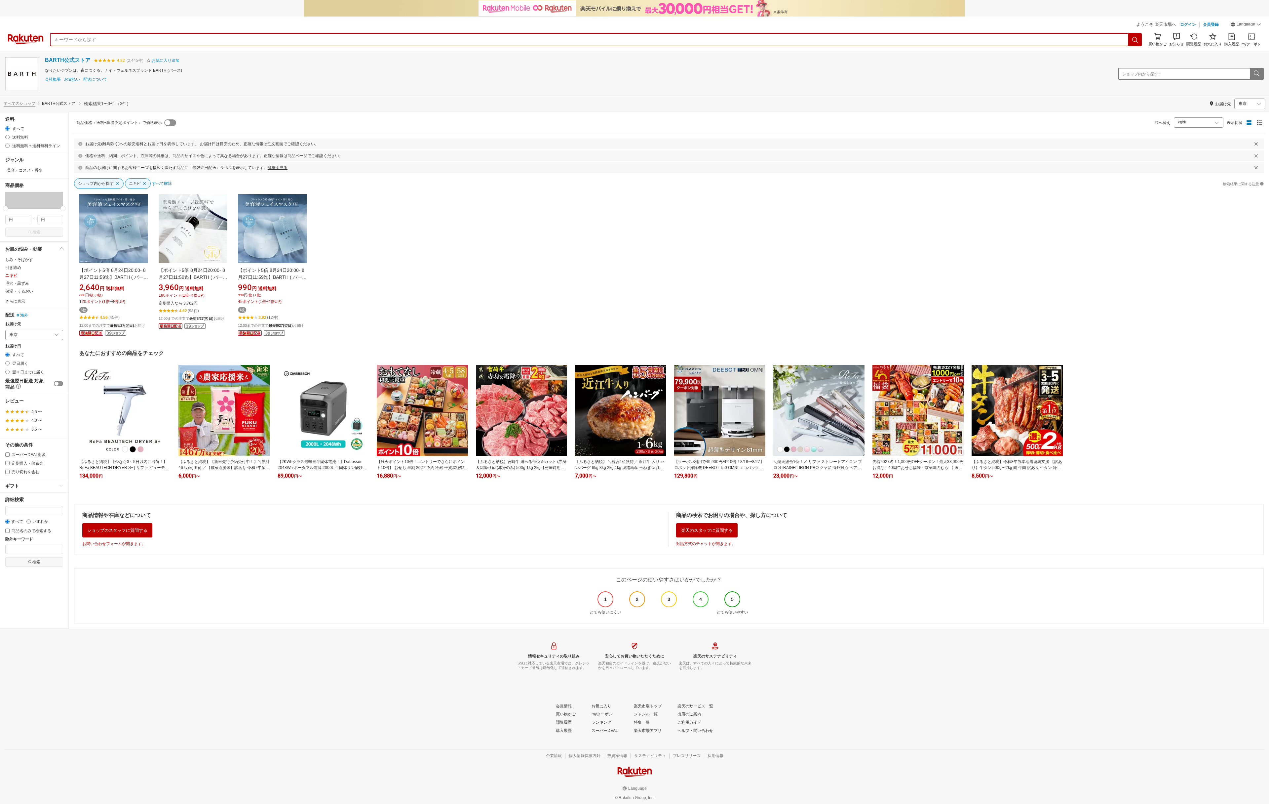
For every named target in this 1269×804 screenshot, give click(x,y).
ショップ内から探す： (1142, 74)
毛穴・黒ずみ (17, 283)
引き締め (13, 267)
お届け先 (13, 324)
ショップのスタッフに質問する (117, 530)
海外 (24, 315)
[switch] (58, 383)
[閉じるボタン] (1256, 144)
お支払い (72, 79)
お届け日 (13, 346)
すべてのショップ (19, 103)
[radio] (7, 128)
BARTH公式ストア (68, 60)
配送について (95, 79)
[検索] (1135, 39)
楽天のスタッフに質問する (707, 530)
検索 (36, 232)
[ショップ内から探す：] (1256, 73)
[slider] (5, 208)
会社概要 (53, 79)
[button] (1246, 25)
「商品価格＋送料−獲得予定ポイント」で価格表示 (117, 122)
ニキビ (11, 275)
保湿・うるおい (19, 291)
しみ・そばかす (19, 259)
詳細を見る (278, 167)
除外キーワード (19, 539)
